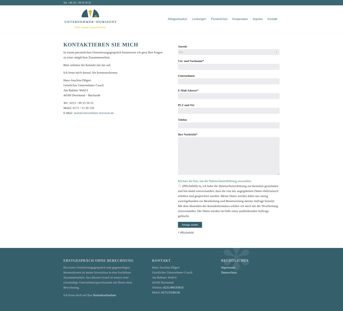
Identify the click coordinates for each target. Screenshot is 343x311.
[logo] (90, 21)
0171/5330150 (170, 292)
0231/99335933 (173, 287)
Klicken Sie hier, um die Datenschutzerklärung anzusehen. (215, 181)
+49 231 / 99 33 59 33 (79, 2)
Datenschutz (229, 272)
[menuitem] (177, 19)
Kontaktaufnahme (104, 295)
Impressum (228, 267)
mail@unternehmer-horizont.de (94, 113)
